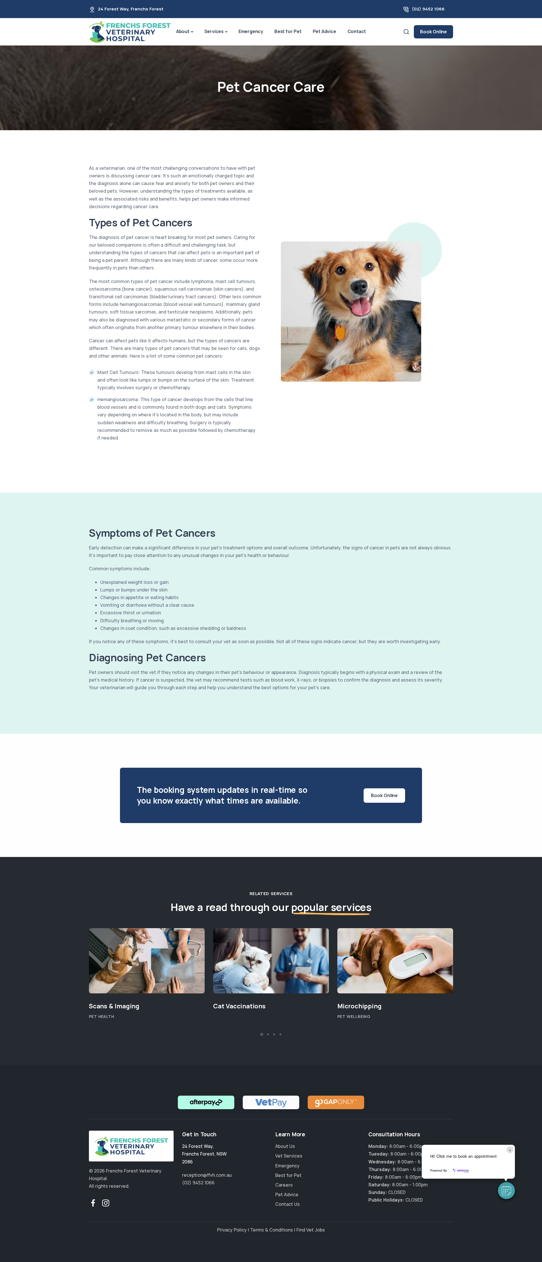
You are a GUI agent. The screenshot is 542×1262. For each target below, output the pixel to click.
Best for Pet (287, 31)
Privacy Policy (232, 1230)
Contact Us (287, 1204)
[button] (506, 1190)
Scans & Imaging (114, 1006)
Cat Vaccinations (239, 1006)
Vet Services (288, 1156)
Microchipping (359, 1006)
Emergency (251, 31)
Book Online (433, 32)
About (182, 31)
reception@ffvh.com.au (207, 1175)
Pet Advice (324, 31)
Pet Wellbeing (353, 1016)
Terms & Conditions (271, 1230)
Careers (284, 1185)
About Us (285, 1146)
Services (214, 31)
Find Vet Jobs (310, 1230)
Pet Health (101, 1016)
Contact (357, 31)
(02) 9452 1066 (428, 9)
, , (204, 1154)
